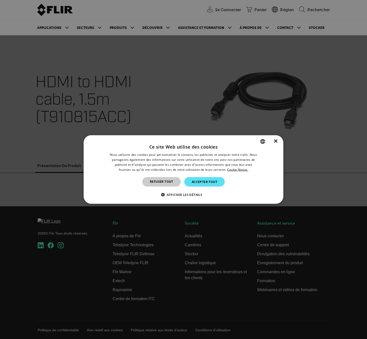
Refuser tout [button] (161, 181)
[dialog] (183, 169)
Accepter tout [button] (204, 181)
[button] (183, 194)
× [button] (276, 141)
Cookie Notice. (237, 169)
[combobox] (262, 141)
